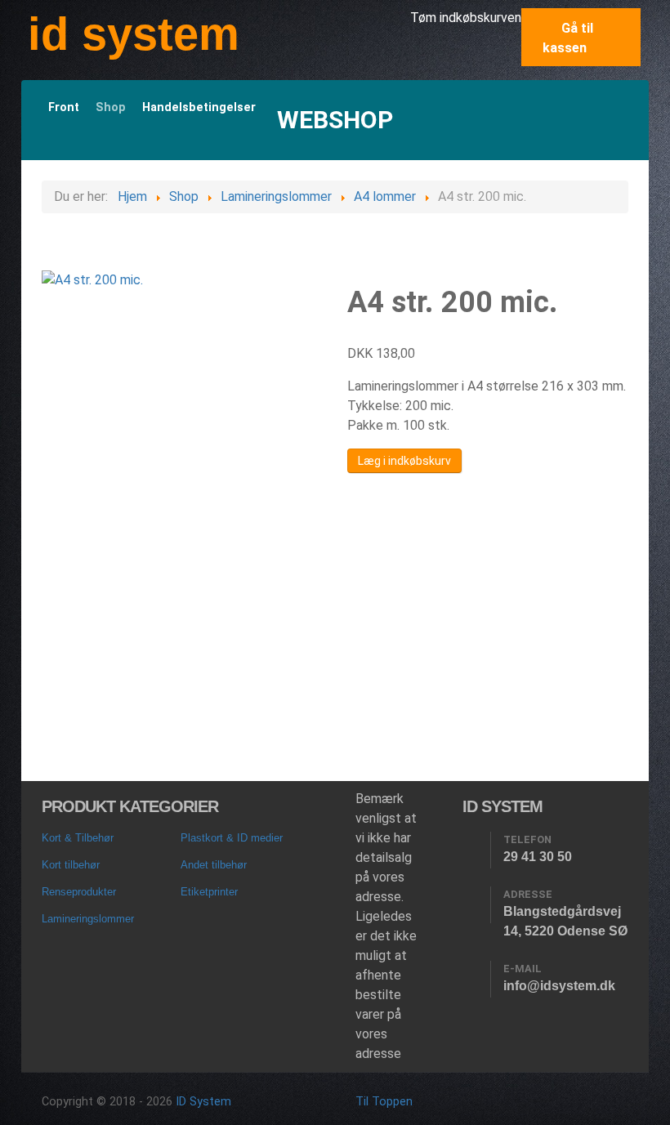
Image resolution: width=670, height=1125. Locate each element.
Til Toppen (384, 1102)
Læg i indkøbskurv (404, 460)
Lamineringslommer (88, 919)
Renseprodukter (79, 892)
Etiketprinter (209, 892)
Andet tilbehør (214, 865)
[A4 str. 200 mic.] (92, 280)
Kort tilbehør (71, 865)
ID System (203, 1102)
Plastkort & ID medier (232, 838)
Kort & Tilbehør (78, 838)
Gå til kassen (568, 38)
